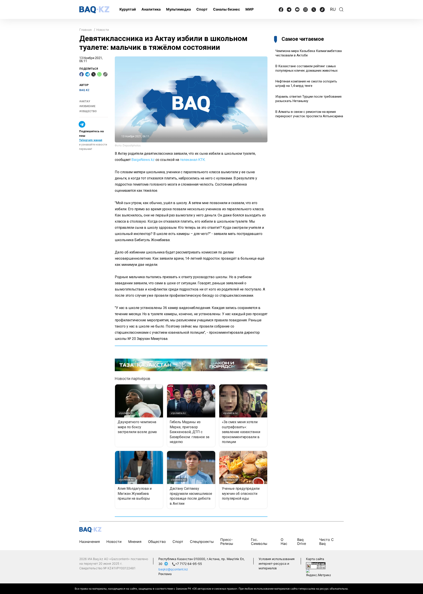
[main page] (94, 9)
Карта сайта (315, 559)
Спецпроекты (202, 541)
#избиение (87, 106)
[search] (341, 9)
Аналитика (151, 9)
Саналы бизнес (226, 9)
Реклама (165, 574)
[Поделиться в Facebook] (81, 74)
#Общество (88, 111)
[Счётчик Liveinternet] (315, 565)
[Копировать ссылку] (105, 74)
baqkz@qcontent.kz (173, 569)
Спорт (202, 9)
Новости (102, 30)
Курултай (127, 9)
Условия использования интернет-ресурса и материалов (277, 563)
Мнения (134, 541)
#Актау (84, 101)
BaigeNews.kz (143, 159)
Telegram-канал (90, 140)
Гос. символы (259, 541)
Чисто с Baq (326, 541)
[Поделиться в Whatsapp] (99, 74)
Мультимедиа (178, 9)
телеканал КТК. (193, 159)
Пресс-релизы (226, 541)
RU (333, 9)
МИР (249, 9)
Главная (85, 30)
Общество (157, 541)
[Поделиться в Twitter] (93, 74)
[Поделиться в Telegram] (87, 74)
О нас (284, 541)
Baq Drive (301, 541)
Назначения (89, 541)
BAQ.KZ (84, 90)
